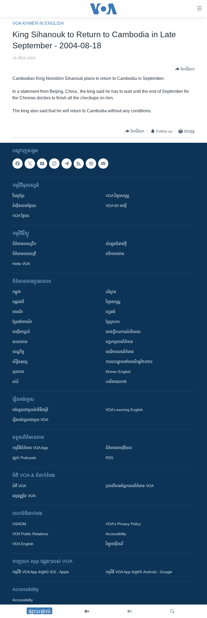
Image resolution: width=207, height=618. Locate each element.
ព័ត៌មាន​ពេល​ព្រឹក (24, 244)
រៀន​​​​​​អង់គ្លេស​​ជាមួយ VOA (30, 419)
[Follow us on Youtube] (42, 163)
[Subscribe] (103, 163)
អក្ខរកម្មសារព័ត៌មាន (119, 341)
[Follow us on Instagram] (54, 163)
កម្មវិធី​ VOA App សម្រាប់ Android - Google (139, 572)
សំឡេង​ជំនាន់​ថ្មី (116, 244)
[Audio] (130, 611)
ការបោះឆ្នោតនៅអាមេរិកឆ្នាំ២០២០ (129, 361)
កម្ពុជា (16, 292)
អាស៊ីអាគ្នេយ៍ (21, 332)
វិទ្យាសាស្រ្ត (113, 302)
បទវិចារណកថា (116, 381)
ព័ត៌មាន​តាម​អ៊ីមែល (119, 448)
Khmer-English (118, 371)
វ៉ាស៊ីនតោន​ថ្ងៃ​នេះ (24, 205)
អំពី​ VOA (19, 486)
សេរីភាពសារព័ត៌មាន (120, 351)
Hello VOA (21, 264)
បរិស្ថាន (111, 292)
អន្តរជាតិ (18, 302)
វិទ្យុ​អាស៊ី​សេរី (114, 544)
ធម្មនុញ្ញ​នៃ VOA (24, 496)
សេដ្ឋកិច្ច (18, 351)
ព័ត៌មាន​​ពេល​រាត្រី (24, 254)
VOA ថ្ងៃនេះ (20, 215)
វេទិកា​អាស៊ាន (115, 254)
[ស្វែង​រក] (172, 611)
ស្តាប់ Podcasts (24, 458)
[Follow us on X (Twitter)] (30, 163)
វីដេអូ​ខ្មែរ (18, 195)
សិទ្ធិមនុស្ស (19, 361)
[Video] (87, 611)
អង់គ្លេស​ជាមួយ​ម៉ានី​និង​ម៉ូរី (30, 410)
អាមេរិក (17, 312)
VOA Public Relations (30, 534)
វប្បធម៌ (110, 312)
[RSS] (79, 163)
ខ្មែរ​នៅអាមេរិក (22, 322)
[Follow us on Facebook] (17, 163)
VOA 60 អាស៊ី (116, 205)
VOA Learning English (124, 410)
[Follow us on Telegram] (66, 163)
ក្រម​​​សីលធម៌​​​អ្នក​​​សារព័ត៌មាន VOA (130, 486)
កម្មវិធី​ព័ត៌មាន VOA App (30, 448)
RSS (109, 458)
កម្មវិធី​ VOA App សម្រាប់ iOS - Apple (40, 572)
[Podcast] (91, 163)
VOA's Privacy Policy (123, 524)
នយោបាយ (19, 341)
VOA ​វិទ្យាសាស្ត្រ (117, 195)
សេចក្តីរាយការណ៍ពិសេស (123, 332)
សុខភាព (18, 371)
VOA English (22, 544)
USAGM (19, 524)
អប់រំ (15, 381)
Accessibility (116, 534)
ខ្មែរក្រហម (113, 322)
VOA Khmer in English (38, 23)
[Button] (185, 69)
